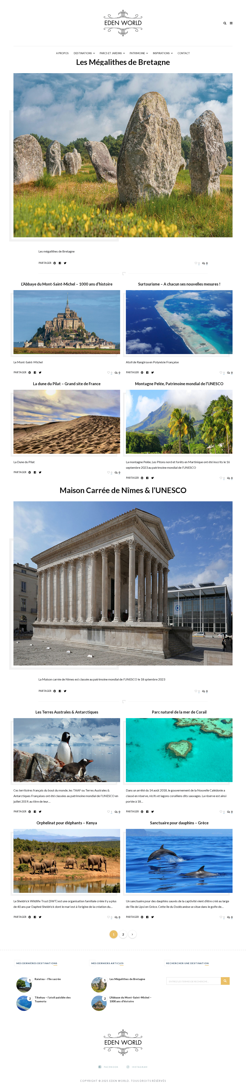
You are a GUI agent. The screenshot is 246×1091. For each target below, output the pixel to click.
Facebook (111, 1067)
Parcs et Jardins (111, 53)
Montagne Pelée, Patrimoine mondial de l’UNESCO (179, 383)
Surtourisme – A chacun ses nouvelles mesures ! (179, 284)
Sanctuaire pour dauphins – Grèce (179, 822)
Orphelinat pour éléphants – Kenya (67, 822)
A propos (62, 53)
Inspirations (161, 53)
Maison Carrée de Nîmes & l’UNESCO (123, 490)
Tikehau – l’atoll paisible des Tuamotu (53, 999)
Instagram (140, 1067)
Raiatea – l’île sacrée (48, 979)
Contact (184, 53)
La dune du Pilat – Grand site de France (67, 383)
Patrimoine (137, 53)
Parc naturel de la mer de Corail (179, 712)
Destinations (83, 53)
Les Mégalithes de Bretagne (123, 62)
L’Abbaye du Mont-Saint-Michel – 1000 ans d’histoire (66, 284)
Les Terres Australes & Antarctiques (67, 712)
